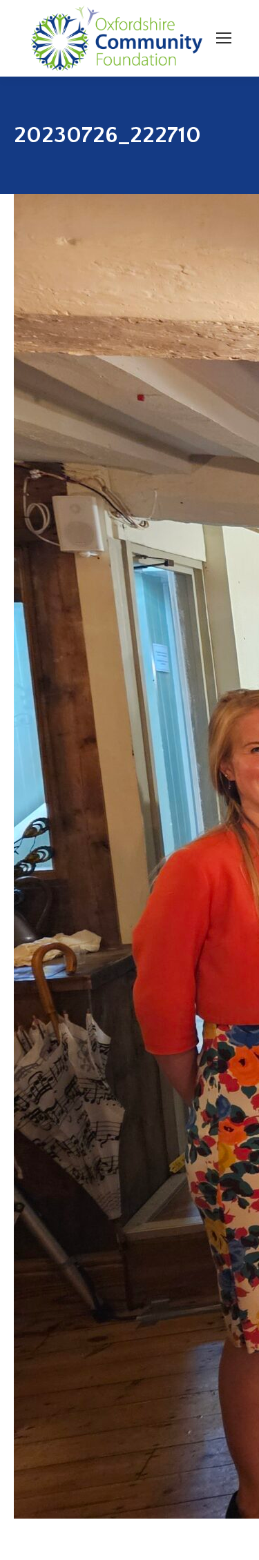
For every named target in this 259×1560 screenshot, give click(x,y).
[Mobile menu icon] (223, 38)
